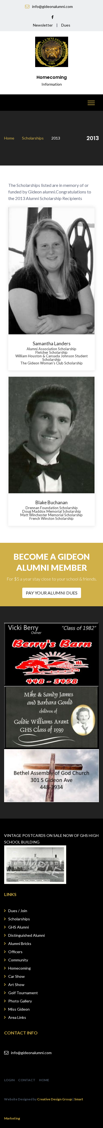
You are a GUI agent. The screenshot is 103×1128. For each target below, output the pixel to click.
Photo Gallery (20, 1001)
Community (18, 960)
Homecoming (19, 968)
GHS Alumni (18, 927)
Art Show (16, 984)
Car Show (16, 976)
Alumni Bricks (19, 943)
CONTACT (26, 1080)
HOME (44, 1080)
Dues (65, 25)
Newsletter (43, 25)
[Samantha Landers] (51, 270)
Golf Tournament (23, 992)
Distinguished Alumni (26, 935)
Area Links (17, 1017)
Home (9, 138)
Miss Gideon (19, 1009)
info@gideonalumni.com (31, 1052)
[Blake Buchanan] (51, 435)
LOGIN (9, 1080)
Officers (15, 951)
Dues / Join (17, 910)
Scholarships (33, 138)
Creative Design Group (54, 1099)
